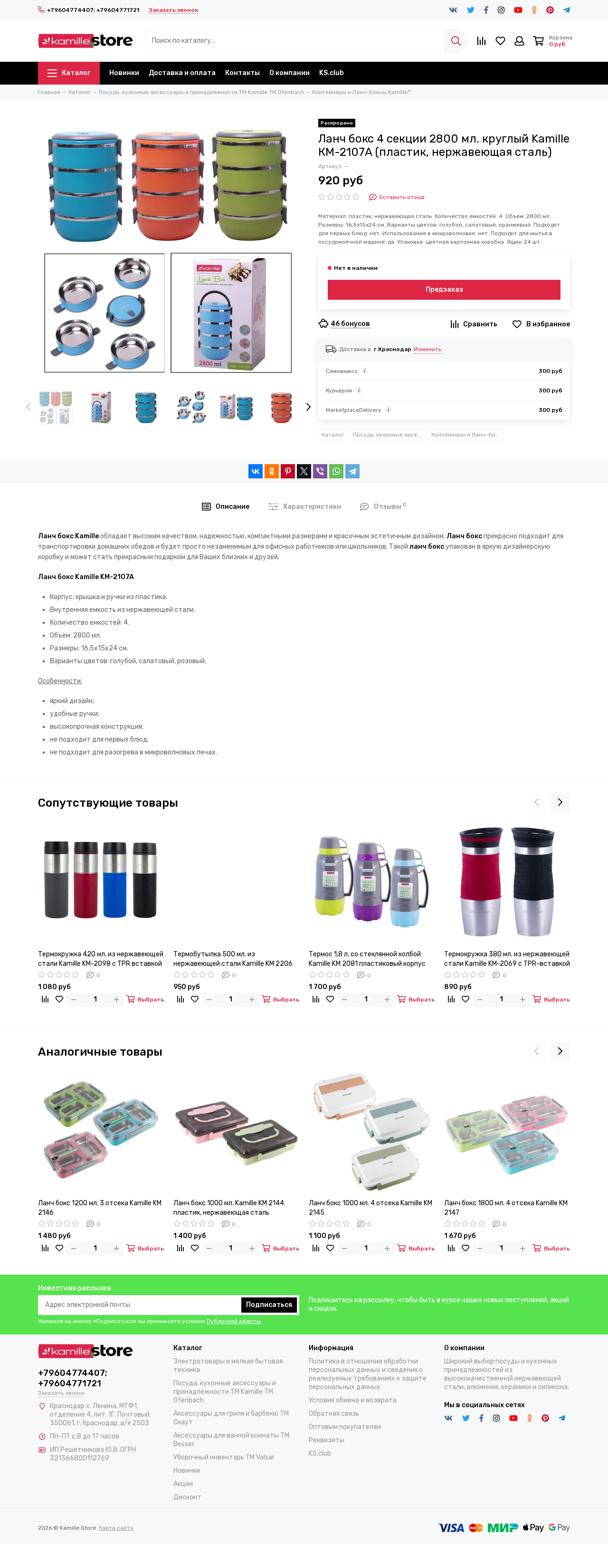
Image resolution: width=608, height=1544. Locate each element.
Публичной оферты (234, 1321)
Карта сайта (116, 1528)
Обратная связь (334, 1414)
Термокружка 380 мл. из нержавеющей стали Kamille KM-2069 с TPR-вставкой (507, 959)
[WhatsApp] (336, 471)
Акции (183, 1484)
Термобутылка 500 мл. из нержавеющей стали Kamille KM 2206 (233, 959)
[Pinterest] (288, 471)
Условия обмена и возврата (353, 1400)
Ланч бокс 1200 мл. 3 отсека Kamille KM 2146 (100, 1208)
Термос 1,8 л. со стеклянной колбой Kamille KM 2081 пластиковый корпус (367, 959)
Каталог (76, 73)
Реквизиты (326, 1440)
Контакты (242, 73)
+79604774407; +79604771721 (93, 10)
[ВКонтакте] (255, 471)
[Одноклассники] (272, 471)
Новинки (124, 73)
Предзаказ (444, 290)
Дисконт (187, 1497)
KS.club (331, 73)
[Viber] (320, 471)
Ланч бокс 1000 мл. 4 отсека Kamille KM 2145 (370, 1208)
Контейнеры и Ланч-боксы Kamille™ (467, 434)
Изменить (427, 349)
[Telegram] (352, 471)
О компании (289, 73)
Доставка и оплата (182, 73)
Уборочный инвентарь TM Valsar (224, 1457)
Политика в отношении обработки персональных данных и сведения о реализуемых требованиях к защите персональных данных (368, 1374)
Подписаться (269, 1305)
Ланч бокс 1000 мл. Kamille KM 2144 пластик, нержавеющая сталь (228, 1208)
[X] (304, 471)
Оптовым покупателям (345, 1427)
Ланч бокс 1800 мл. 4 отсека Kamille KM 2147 (506, 1208)
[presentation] (28, 407)
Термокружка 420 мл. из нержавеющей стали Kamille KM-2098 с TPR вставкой (100, 959)
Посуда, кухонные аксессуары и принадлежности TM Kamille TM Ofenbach (389, 434)
